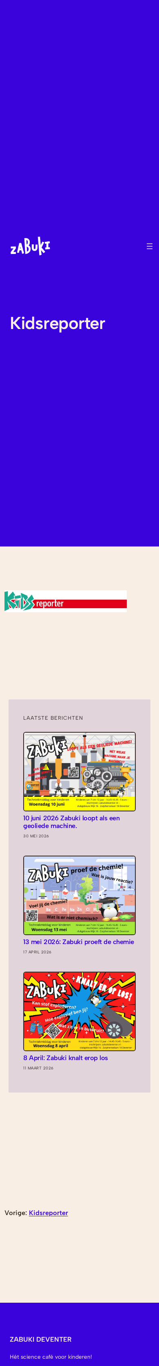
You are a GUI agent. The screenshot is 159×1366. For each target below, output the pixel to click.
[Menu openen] (150, 246)
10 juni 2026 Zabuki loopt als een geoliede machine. (71, 822)
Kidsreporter (48, 1213)
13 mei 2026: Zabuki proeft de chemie (78, 942)
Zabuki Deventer (41, 1339)
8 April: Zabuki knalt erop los (65, 1058)
